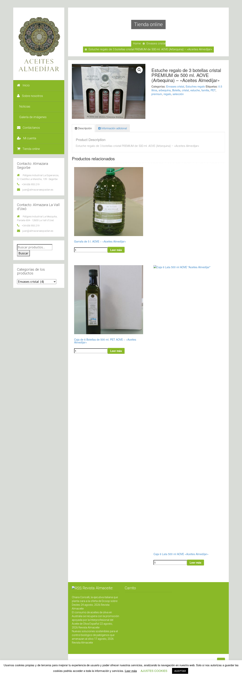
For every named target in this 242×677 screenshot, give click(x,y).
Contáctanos (31, 127)
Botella (176, 90)
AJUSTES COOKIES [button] (154, 671)
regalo (167, 94)
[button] (139, 70)
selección (178, 94)
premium (156, 94)
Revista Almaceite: (98, 588)
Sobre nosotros (32, 96)
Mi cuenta (29, 138)
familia (205, 90)
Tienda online (31, 149)
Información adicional (114, 128)
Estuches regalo (195, 86)
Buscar (23, 253)
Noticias (24, 106)
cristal (185, 90)
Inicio (26, 85)
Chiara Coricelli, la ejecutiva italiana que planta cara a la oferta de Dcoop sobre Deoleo (95, 601)
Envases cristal (156, 43)
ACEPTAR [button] (180, 671)
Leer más (116, 250)
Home (137, 43)
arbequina (165, 90)
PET (213, 90)
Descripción (85, 128)
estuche (195, 90)
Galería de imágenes (33, 117)
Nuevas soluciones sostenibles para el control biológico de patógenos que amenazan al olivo (95, 635)
